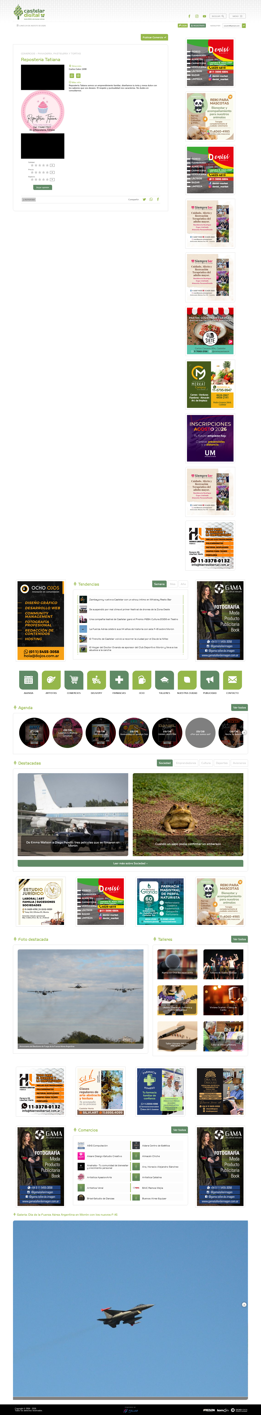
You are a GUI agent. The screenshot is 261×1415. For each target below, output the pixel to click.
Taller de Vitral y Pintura (223, 1044)
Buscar (216, 16)
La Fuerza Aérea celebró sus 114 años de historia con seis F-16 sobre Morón (131, 628)
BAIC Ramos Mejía (152, 1187)
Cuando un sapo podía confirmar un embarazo (188, 844)
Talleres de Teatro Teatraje (223, 972)
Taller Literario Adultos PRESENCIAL (177, 1044)
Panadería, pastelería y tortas (59, 53)
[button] (244, 732)
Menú (236, 16)
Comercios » (29, 53)
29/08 (134, 732)
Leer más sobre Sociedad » (130, 863)
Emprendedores (186, 763)
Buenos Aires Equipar (154, 1198)
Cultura (206, 763)
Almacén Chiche (151, 1155)
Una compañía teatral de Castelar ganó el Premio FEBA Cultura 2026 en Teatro (133, 619)
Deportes (222, 763)
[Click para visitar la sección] (28, 680)
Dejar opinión (42, 187)
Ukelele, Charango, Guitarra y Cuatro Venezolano (177, 1008)
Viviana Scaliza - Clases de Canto (223, 1008)
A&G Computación (97, 1145)
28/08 (67, 732)
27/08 (34, 732)
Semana (159, 584)
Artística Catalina (152, 1177)
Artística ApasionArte (99, 1177)
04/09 (233, 732)
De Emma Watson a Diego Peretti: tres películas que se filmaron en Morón (73, 843)
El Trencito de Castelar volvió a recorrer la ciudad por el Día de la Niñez (128, 638)
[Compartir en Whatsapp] (151, 200)
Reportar (29, 199)
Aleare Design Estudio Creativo (104, 1155)
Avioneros (239, 763)
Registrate (199, 25)
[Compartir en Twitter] (144, 200)
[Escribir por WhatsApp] (72, 75)
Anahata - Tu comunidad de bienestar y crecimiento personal (107, 1166)
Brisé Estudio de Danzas (100, 1198)
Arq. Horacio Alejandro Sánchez (160, 1166)
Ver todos (239, 707)
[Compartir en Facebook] (158, 200)
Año (183, 584)
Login (184, 25)
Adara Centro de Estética (156, 1145)
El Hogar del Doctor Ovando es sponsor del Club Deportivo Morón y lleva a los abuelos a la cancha (133, 648)
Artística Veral (95, 1187)
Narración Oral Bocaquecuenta (177, 972)
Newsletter (215, 26)
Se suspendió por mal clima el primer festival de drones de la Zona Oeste (129, 609)
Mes (172, 584)
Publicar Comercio (153, 37)
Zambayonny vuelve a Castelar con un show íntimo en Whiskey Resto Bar (130, 599)
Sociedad (165, 763)
